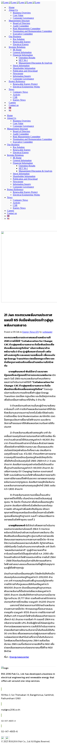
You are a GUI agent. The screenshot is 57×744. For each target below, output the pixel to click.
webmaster (47, 332)
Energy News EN (30, 332)
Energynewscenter (19, 657)
